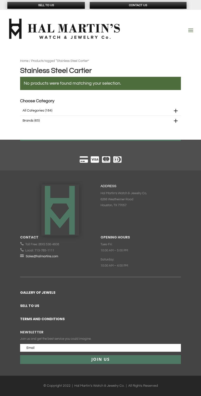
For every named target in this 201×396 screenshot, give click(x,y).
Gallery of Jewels (37, 292)
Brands (31, 120)
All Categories (37, 110)
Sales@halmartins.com (42, 256)
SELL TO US (29, 305)
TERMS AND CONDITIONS (42, 319)
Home (24, 61)
